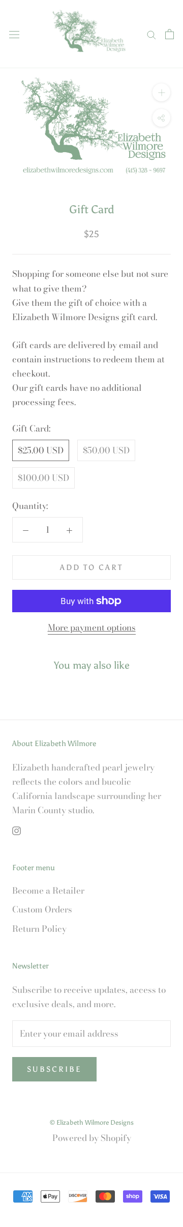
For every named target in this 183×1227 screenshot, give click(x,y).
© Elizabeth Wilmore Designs (92, 1122)
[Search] (151, 34)
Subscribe (54, 1069)
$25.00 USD (41, 450)
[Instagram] (16, 830)
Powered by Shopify (91, 1138)
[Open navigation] (14, 34)
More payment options (92, 627)
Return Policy (39, 929)
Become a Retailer (48, 890)
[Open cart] (169, 34)
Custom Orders (42, 909)
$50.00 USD (106, 450)
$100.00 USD (43, 477)
